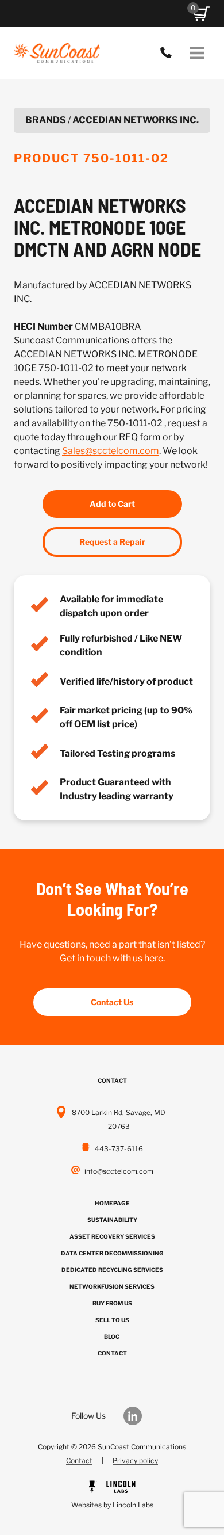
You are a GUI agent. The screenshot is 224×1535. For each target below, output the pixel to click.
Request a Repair (112, 542)
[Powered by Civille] (112, 1494)
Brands (45, 119)
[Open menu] (196, 52)
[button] (201, 13)
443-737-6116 (168, 53)
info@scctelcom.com (118, 1171)
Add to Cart (112, 504)
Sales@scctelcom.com (110, 450)
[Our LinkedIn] (138, 1416)
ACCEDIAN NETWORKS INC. (135, 119)
